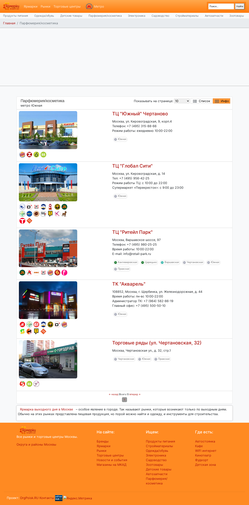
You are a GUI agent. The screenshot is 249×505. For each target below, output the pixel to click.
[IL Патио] (57, 273)
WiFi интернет (206, 451)
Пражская (123, 268)
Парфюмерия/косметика (105, 15)
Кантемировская (127, 262)
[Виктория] (36, 154)
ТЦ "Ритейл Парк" (132, 232)
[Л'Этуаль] (43, 207)
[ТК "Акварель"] (48, 300)
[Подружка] (36, 384)
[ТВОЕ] (22, 221)
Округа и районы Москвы (36, 444)
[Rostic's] (36, 207)
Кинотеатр (203, 455)
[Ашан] (29, 273)
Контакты (46, 498)
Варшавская (172, 262)
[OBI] (36, 273)
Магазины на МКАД (111, 465)
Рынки (45, 6)
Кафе (199, 446)
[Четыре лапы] (29, 331)
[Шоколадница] (36, 214)
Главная (9, 23)
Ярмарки (31, 6)
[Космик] (57, 214)
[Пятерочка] (22, 384)
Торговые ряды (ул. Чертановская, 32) (157, 343)
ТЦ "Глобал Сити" (132, 166)
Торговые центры (67, 6)
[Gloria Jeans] (36, 324)
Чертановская (195, 262)
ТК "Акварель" (129, 284)
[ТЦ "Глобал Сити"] (48, 182)
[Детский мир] (29, 214)
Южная (122, 139)
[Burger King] (22, 154)
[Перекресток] (22, 214)
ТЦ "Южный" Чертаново (140, 113)
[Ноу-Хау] (50, 214)
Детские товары (71, 15)
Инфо (225, 101)
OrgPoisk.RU (29, 498)
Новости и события (112, 460)
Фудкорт (201, 460)
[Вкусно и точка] (64, 207)
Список (204, 101)
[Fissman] (64, 273)
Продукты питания (15, 15)
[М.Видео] (22, 324)
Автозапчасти (214, 15)
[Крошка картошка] (57, 207)
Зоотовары (236, 15)
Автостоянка (205, 441)
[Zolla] (29, 154)
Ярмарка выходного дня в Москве (46, 409)
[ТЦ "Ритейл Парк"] (48, 248)
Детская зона (205, 465)
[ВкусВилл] (43, 154)
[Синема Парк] (22, 207)
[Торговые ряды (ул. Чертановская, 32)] (48, 359)
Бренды (103, 441)
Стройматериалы (187, 15)
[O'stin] (29, 207)
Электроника (136, 15)
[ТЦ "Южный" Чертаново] (48, 130)
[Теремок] (50, 207)
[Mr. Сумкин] (43, 214)
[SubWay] (22, 331)
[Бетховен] (64, 214)
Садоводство (160, 15)
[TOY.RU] (29, 221)
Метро (99, 6)
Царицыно (151, 262)
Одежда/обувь (44, 15)
